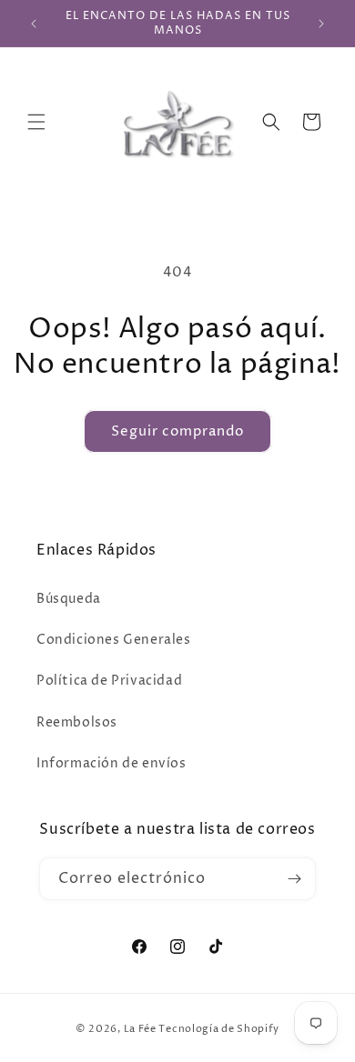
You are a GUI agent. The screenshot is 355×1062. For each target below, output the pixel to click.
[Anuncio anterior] (34, 24)
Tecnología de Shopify (218, 1029)
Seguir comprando (177, 431)
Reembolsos (76, 722)
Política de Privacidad (109, 680)
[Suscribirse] (295, 878)
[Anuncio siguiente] (321, 24)
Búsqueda (68, 598)
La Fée (140, 1029)
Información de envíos (111, 763)
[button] (36, 122)
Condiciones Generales (113, 639)
